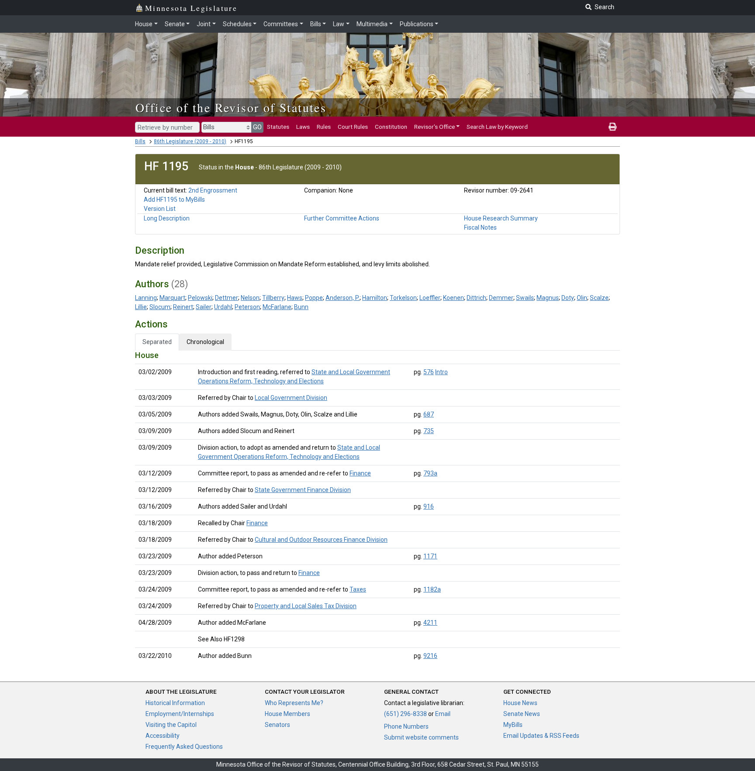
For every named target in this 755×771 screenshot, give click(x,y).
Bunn (301, 306)
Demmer (501, 297)
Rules (324, 126)
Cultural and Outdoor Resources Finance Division (321, 539)
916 (428, 506)
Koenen (453, 297)
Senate (175, 24)
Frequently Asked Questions (184, 746)
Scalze (599, 297)
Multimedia (372, 24)
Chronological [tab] (205, 341)
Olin (582, 297)
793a (430, 473)
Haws (294, 297)
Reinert (183, 306)
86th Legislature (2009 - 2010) (190, 141)
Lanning (146, 297)
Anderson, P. (343, 297)
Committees (280, 24)
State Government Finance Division (303, 489)
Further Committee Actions (341, 218)
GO (257, 127)
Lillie (141, 306)
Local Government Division (291, 397)
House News (520, 702)
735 (428, 430)
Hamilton (374, 297)
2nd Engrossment (212, 190)
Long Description (167, 218)
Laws (303, 126)
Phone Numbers (406, 726)
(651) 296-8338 (405, 713)
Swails (525, 297)
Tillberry (273, 297)
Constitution (391, 126)
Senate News (521, 713)
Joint (204, 24)
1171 (430, 556)
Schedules (237, 24)
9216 (430, 655)
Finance (360, 473)
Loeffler (429, 297)
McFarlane (277, 306)
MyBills (513, 724)
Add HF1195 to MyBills (174, 199)
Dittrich (476, 297)
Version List (160, 208)
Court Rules (353, 126)
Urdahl (223, 306)
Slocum (159, 306)
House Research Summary (501, 218)
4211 (430, 622)
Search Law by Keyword (497, 126)
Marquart (172, 297)
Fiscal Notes (480, 227)
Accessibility (162, 735)
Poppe (314, 297)
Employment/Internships (179, 713)
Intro (441, 371)
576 (428, 371)
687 (428, 414)
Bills (315, 24)
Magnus (548, 297)
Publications (416, 24)
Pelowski (200, 297)
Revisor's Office (434, 126)
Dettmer (226, 297)
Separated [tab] (157, 341)
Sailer (203, 306)
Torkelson (403, 297)
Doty (567, 297)
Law (338, 24)
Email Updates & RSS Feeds (541, 735)
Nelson (250, 297)
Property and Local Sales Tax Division (306, 605)
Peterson (247, 306)
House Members (287, 713)
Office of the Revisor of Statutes (230, 107)
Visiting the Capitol (171, 724)
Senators (277, 724)
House (143, 24)
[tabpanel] (377, 507)
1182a (432, 589)
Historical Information (175, 702)
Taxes (358, 589)
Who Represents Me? (294, 702)
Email (442, 713)
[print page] (612, 126)
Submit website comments (421, 737)
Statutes (278, 126)
